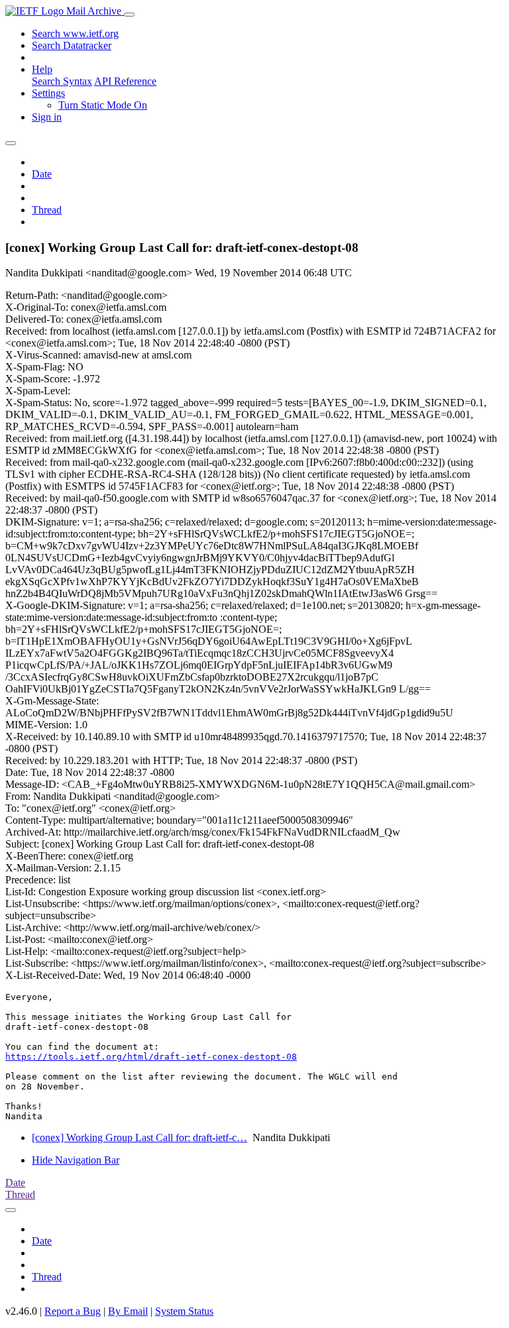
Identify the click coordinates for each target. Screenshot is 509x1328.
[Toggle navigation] (129, 15)
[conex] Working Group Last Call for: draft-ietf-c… (139, 1137)
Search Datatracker (71, 45)
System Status (184, 1311)
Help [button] (42, 69)
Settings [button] (48, 93)
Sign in (47, 117)
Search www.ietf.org (75, 33)
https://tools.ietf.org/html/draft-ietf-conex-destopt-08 (151, 1057)
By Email (128, 1311)
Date (42, 174)
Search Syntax (62, 81)
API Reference (125, 81)
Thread (47, 209)
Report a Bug (72, 1311)
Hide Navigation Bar (75, 1160)
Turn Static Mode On (102, 105)
